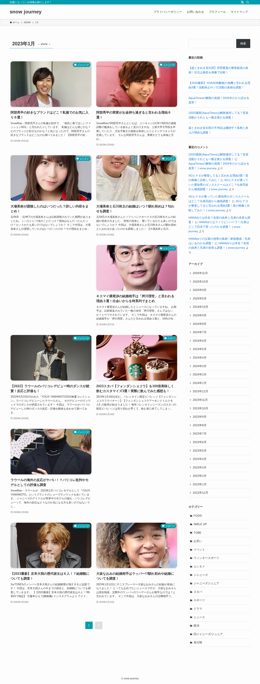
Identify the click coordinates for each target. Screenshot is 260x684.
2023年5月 (200, 450)
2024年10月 (200, 306)
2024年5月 (200, 349)
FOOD (198, 515)
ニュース (199, 617)
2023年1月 (200, 484)
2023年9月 (200, 416)
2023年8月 (200, 425)
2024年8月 (200, 323)
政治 (196, 625)
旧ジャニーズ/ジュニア (208, 634)
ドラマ (198, 608)
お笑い (198, 541)
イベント (199, 549)
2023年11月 (200, 399)
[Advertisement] (51, 272)
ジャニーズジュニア (206, 583)
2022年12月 (200, 492)
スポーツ (199, 600)
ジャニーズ (201, 575)
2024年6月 (200, 340)
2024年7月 (200, 332)
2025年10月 (200, 281)
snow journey (25, 11)
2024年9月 (200, 315)
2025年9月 (200, 290)
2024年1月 (200, 383)
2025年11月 (200, 273)
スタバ (198, 591)
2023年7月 (200, 433)
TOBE (197, 532)
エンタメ (199, 566)
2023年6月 (200, 442)
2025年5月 (200, 298)
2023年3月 (200, 467)
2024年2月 (200, 374)
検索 (243, 43)
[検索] (247, 2)
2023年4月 (200, 459)
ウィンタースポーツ (206, 557)
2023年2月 (200, 475)
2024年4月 (200, 357)
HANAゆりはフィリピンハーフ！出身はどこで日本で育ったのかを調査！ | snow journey (218, 226)
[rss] (242, 2)
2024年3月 (200, 366)
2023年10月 (200, 408)
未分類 (198, 642)
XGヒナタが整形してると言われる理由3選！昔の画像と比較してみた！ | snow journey (219, 205)
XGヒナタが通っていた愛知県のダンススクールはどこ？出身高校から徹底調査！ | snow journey (218, 184)
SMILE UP (200, 524)
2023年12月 (200, 391)
